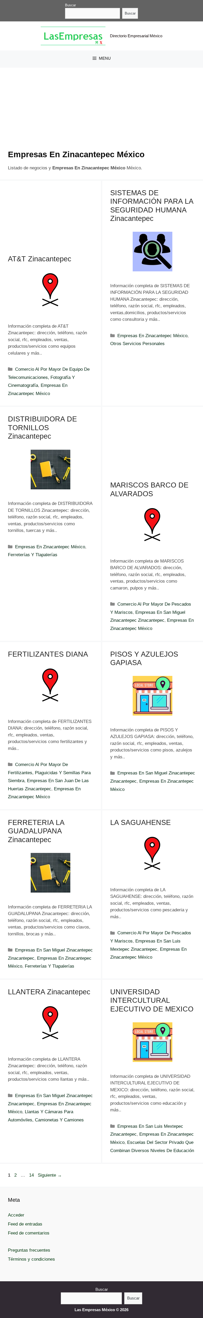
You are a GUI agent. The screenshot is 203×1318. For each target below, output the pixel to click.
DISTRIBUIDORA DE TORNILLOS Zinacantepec (42, 427)
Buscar (70, 5)
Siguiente (50, 1175)
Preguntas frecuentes (29, 1250)
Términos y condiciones (31, 1259)
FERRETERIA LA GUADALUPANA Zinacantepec (36, 831)
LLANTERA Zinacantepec (49, 992)
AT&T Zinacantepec (39, 259)
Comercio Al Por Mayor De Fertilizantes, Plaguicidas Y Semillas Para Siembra (49, 772)
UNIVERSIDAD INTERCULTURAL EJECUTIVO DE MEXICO (151, 1000)
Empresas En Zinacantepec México (152, 335)
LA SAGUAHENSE (140, 823)
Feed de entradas (25, 1224)
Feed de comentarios (28, 1233)
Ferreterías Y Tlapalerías (32, 554)
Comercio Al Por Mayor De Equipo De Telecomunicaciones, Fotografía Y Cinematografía (49, 377)
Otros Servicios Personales (137, 343)
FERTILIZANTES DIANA (48, 654)
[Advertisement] (101, 113)
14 (32, 1175)
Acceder (16, 1215)
